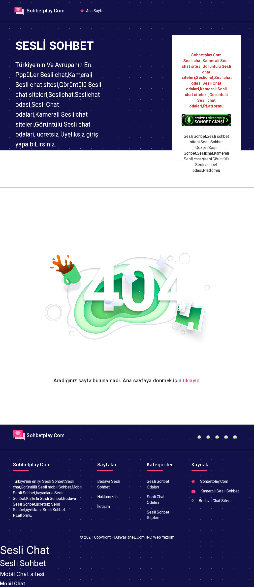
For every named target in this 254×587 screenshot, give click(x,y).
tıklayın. (192, 380)
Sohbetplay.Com (44, 11)
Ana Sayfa (96, 10)
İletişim (103, 506)
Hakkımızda (107, 496)
